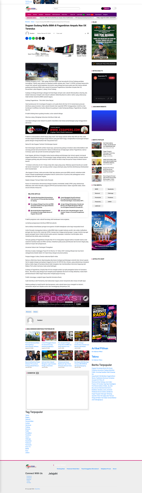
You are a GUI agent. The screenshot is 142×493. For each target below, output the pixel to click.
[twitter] (30, 38)
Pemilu (90, 14)
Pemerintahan (29, 421)
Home (29, 14)
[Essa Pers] (31, 8)
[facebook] (26, 38)
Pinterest (29, 479)
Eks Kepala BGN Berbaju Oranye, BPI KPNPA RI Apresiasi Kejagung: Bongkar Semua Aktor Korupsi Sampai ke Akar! (82, 364)
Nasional (47, 14)
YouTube (29, 482)
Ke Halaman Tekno (97, 360)
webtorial (97, 206)
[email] (40, 38)
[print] (36, 38)
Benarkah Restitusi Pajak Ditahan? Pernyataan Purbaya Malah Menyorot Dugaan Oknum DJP (41, 212)
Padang (27, 427)
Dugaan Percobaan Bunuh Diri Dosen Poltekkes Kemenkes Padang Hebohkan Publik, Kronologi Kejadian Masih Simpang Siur (109, 169)
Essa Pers (37, 488)
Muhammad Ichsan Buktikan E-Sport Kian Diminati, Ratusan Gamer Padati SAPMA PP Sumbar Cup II (65, 364)
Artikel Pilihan (100, 348)
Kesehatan (28, 441)
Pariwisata (28, 445)
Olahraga (28, 439)
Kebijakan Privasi (106, 469)
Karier (115, 469)
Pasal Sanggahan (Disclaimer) (90, 469)
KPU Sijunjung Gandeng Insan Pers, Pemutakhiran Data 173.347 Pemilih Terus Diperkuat (77, 17)
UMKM (27, 452)
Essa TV (73, 14)
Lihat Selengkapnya (97, 399)
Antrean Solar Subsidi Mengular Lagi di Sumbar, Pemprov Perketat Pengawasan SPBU (72, 212)
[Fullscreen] (108, 98)
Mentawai (28, 425)
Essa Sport (98, 14)
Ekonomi (28, 312)
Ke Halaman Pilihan (97, 351)
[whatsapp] (33, 38)
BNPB (27, 449)
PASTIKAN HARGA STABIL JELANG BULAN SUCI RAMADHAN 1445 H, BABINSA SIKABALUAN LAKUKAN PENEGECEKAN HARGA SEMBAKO (109, 144)
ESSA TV (28, 447)
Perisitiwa (28, 435)
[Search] (78, 8)
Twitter (28, 481)
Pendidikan (28, 433)
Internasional (56, 14)
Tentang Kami (28, 1)
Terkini (35, 14)
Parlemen (28, 443)
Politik (27, 431)
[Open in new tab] (111, 98)
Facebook (29, 476)
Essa (26, 451)
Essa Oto (64, 14)
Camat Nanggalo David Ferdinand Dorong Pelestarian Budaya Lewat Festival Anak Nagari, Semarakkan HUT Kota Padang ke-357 (72, 199)
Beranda (27, 21)
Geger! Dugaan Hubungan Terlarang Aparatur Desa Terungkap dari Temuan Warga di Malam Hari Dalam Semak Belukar (109, 153)
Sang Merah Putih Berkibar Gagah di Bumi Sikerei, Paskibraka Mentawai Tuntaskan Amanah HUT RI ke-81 (103, 378)
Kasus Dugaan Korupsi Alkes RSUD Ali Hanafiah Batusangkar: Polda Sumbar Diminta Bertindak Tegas (109, 177)
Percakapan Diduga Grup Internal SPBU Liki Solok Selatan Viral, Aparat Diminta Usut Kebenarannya (42, 205)
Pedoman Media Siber (73, 469)
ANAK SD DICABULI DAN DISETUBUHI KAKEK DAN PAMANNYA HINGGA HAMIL (109, 161)
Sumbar (41, 14)
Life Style (80, 14)
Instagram (29, 477)
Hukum (32, 21)
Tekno (95, 356)
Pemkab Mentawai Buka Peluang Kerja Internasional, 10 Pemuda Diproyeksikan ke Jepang (42, 199)
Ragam (105, 14)
